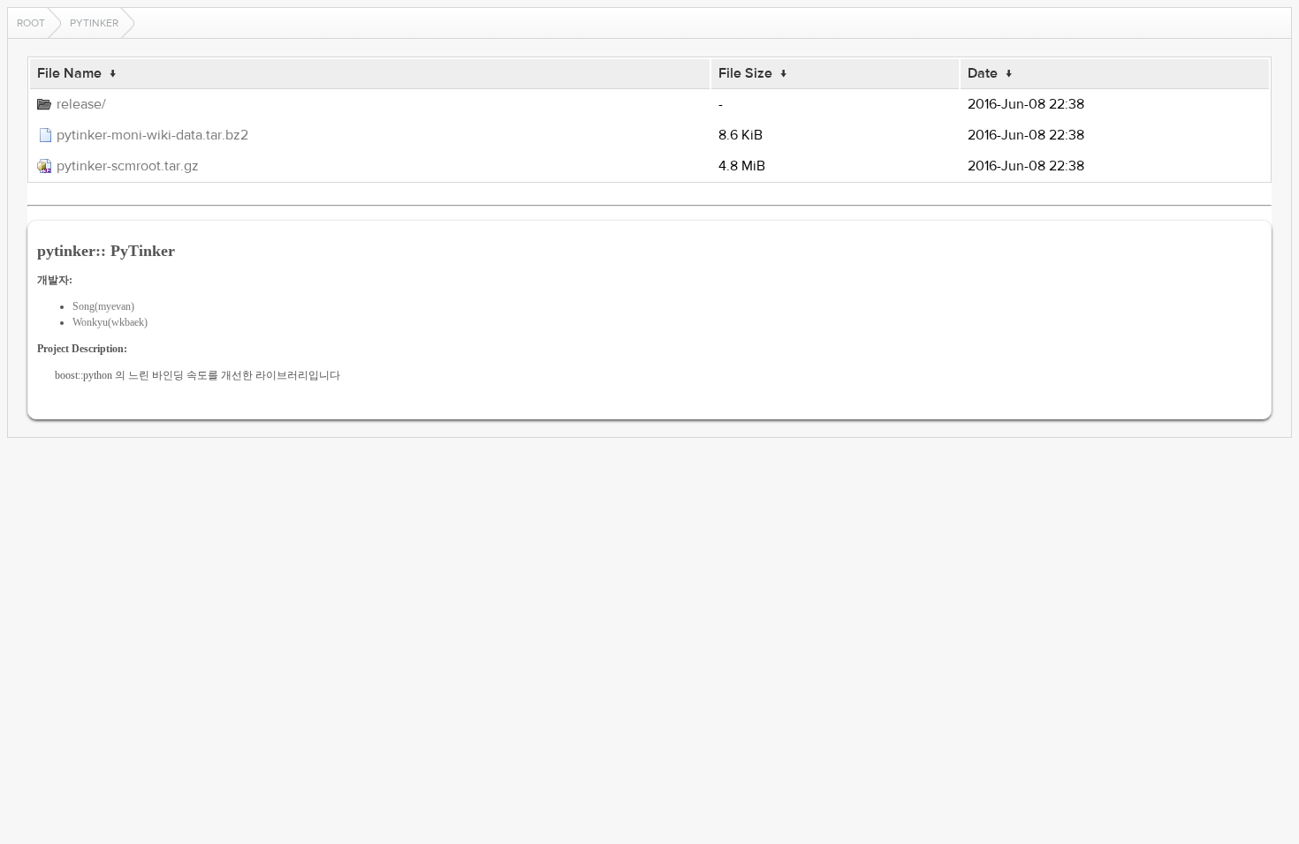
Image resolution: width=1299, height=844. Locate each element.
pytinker (94, 23)
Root (31, 23)
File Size (745, 73)
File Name (69, 73)
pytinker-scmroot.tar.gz (128, 166)
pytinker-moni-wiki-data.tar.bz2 (152, 135)
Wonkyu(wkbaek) (110, 322)
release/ (81, 104)
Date (983, 73)
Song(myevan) (103, 306)
